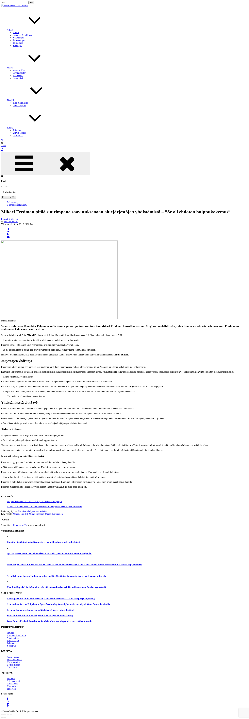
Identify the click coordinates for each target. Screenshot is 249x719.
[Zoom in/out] (11, 714)
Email (3, 181)
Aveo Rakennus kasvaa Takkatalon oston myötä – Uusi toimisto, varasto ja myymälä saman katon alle (56, 576)
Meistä (10, 67)
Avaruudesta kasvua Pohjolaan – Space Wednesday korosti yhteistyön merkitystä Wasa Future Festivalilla (58, 604)
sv (2, 148)
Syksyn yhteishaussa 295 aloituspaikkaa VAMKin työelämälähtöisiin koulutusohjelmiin (49, 553)
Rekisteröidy (12, 202)
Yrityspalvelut (19, 133)
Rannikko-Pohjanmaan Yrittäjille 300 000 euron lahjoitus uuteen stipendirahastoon (44, 506)
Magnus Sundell (20, 514)
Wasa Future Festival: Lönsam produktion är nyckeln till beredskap (40, 615)
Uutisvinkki (18, 135)
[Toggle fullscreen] (8, 714)
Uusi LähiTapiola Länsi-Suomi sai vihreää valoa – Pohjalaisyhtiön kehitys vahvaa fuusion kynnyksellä (56, 587)
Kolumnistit (18, 78)
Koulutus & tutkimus (22, 35)
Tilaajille (11, 100)
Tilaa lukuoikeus (20, 103)
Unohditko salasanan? (17, 205)
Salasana (5, 186)
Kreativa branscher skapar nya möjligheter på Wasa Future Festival (40, 610)
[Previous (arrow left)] (2, 717)
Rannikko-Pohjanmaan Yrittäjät (32, 511)
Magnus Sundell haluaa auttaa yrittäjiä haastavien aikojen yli (34, 501)
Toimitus (17, 130)
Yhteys (10, 127)
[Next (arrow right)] (5, 717)
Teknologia (18, 43)
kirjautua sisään (20, 525)
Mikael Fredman (36, 514)
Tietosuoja (11, 689)
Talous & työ (18, 40)
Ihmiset (16, 32)
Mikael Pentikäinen (54, 514)
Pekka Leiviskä (11, 221)
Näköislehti (18, 75)
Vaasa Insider (22, 5)
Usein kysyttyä (19, 105)
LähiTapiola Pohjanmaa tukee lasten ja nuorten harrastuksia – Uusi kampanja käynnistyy (51, 598)
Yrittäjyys (17, 45)
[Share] (5, 714)
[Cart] (2, 140)
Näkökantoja (18, 37)
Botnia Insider (19, 73)
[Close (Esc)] (2, 714)
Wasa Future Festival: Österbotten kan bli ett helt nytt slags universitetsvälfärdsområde (49, 621)
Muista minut (10, 192)
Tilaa (3, 145)
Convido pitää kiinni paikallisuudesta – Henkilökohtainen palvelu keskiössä (43, 542)
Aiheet (10, 30)
